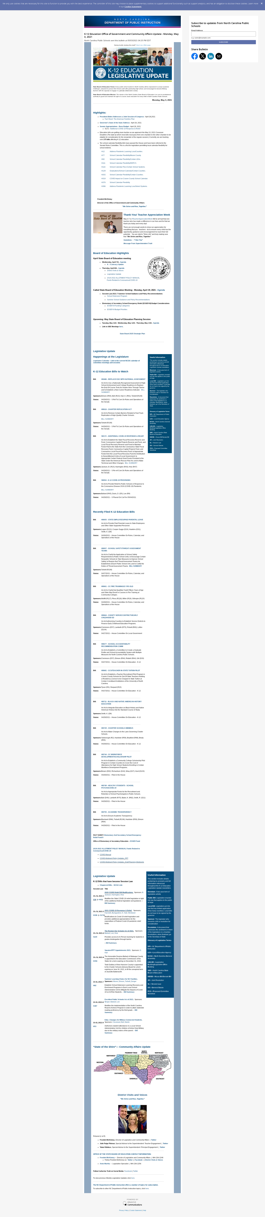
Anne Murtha (105, 1164)
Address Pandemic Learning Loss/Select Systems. (128, 186)
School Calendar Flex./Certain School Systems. (127, 167)
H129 (103, 171)
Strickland (131, 913)
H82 (94, 985)
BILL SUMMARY (107, 419)
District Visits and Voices (132, 1095)
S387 (95, 1006)
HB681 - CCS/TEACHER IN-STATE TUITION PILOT (120, 670)
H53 (94, 1026)
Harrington (116, 895)
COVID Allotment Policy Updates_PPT (114, 858)
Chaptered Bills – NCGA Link (111, 885)
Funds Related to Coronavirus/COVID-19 (122, 280)
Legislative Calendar (101, 361)
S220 (95, 937)
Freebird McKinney (107, 1158)
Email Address (197, 30)
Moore (115, 981)
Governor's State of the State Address (115, 123)
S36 (94, 900)
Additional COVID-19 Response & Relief (125, 129)
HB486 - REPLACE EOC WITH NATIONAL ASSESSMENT (123, 379)
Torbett (127, 981)
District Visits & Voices (115, 271)
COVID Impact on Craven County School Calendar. (129, 179)
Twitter (153, 1140)
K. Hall (124, 913)
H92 (103, 159)
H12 (103, 151)
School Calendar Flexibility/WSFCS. (123, 163)
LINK (150, 943)
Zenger (133, 981)
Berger (107, 1002)
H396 (103, 186)
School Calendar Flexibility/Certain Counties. (126, 175)
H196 (95, 915)
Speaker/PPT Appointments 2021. (118, 950)
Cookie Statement (132, 6)
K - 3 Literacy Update (115, 264)
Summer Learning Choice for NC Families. (121, 979)
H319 (103, 179)
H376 (103, 182)
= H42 (100, 900)
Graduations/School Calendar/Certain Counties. (128, 171)
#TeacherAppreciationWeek (142, 219)
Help (144, 1210)
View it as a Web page (143, 45)
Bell (122, 1022)
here (121, 327)
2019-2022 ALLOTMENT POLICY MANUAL (123, 278)
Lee (112, 933)
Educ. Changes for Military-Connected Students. (123, 1020)
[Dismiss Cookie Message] (261, 2)
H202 (103, 175)
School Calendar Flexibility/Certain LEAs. (125, 159)
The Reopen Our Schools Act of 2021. (119, 931)
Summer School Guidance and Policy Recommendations (128, 300)
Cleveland (116, 1022)
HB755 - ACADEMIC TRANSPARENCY (116, 812)
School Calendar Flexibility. (120, 182)
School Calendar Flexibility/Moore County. (125, 155)
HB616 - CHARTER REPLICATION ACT (116, 409)
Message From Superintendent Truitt (138, 243)
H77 (103, 155)
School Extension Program (117, 296)
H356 (95, 961)
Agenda (123, 262)
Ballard (107, 933)
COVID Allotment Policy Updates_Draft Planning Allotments (122, 862)
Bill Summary (110, 903)
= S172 (101, 915)
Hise (122, 895)
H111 (103, 163)
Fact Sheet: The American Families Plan (120, 119)
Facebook (139, 1160)
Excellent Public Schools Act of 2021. (119, 999)
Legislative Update (114, 274)
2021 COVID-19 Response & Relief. (118, 911)
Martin (127, 1022)
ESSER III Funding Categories (118, 306)
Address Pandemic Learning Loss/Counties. (126, 151)
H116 (103, 167)
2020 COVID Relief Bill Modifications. (119, 892)
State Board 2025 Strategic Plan (132, 334)
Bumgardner (116, 913)
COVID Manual (105, 855)
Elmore (121, 981)
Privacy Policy (124, 1210)
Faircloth (108, 913)
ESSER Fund (135, 841)
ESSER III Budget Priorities (117, 309)
